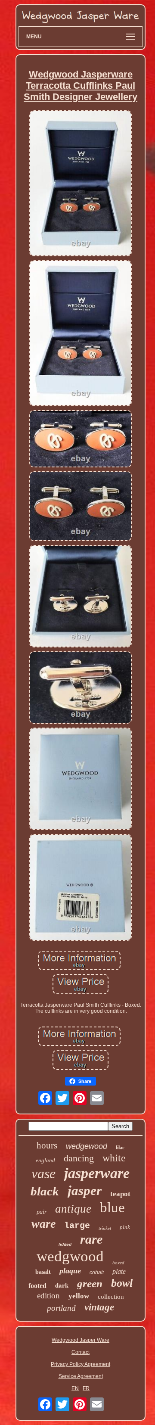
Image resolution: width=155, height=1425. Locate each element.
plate (119, 1271)
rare (91, 1239)
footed (37, 1285)
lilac (120, 1148)
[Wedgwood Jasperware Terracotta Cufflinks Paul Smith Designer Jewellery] (80, 184)
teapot (120, 1194)
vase (43, 1173)
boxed (118, 1262)
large (77, 1226)
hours (47, 1145)
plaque (70, 1270)
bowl (122, 1283)
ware (43, 1223)
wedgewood (86, 1146)
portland (61, 1308)
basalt (43, 1272)
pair (41, 1212)
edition (48, 1295)
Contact (80, 1352)
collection (111, 1296)
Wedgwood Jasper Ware (80, 1340)
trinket (105, 1228)
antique (73, 1208)
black (45, 1191)
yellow (78, 1296)
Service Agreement (81, 1376)
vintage (99, 1307)
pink (125, 1227)
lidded (65, 1244)
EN (75, 1388)
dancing (79, 1158)
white (114, 1158)
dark (61, 1285)
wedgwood (70, 1256)
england (45, 1160)
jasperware (97, 1173)
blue (112, 1207)
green (89, 1283)
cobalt (97, 1272)
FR (86, 1388)
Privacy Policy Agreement (80, 1364)
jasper (85, 1190)
